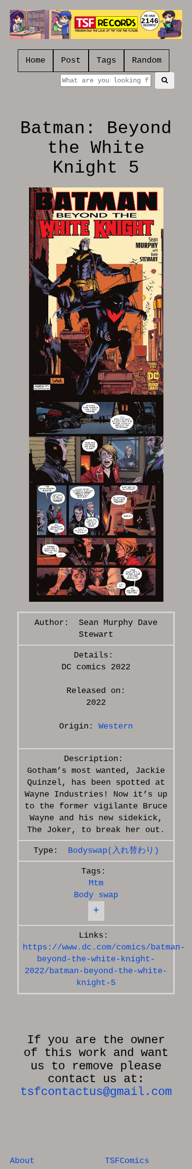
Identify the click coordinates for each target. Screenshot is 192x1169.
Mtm (96, 883)
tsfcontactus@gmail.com (96, 1091)
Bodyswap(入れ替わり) (113, 850)
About (22, 1161)
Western (115, 726)
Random (146, 60)
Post (71, 60)
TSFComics (127, 1161)
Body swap (96, 895)
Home (35, 60)
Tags (106, 60)
